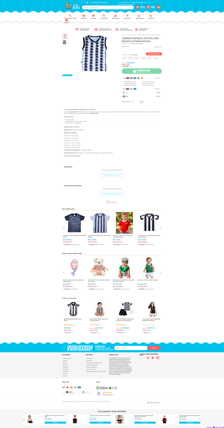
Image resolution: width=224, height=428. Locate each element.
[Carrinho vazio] (158, 10)
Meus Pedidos (141, 9)
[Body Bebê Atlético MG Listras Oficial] (73, 317)
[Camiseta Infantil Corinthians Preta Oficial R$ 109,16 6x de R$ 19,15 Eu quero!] (74, 423)
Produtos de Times (131, 34)
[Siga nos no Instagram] (87, 2)
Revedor (160, 47)
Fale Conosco (124, 2)
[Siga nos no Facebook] (82, 2)
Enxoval (65, 362)
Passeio (65, 376)
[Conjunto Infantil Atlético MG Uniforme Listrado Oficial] (126, 317)
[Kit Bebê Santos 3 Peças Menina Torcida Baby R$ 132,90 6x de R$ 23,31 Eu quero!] (30, 423)
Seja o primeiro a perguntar (112, 194)
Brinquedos (65, 367)
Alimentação (66, 371)
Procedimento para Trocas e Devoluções (96, 371)
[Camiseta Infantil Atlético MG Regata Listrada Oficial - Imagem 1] (65, 36)
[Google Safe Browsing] (113, 388)
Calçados (65, 360)
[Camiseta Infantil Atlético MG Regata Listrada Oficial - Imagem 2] (65, 41)
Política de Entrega (91, 369)
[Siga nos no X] (84, 2)
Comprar (143, 70)
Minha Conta (151, 9)
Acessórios (65, 369)
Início (123, 34)
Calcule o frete (126, 101)
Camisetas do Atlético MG (153, 34)
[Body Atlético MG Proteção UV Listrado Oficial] (100, 317)
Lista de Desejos (68, 75)
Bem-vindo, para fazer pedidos (103, 3)
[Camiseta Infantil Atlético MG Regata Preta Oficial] (152, 317)
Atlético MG (141, 34)
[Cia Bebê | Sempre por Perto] (72, 5)
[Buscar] (131, 7)
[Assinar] (154, 348)
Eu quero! (55, 422)
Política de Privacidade (92, 365)
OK (142, 101)
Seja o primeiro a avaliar (112, 175)
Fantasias (65, 373)
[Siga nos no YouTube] (152, 358)
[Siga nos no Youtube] (85, 2)
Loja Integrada (154, 402)
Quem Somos (89, 360)
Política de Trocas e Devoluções (94, 362)
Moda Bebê (65, 365)
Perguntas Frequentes (91, 367)
